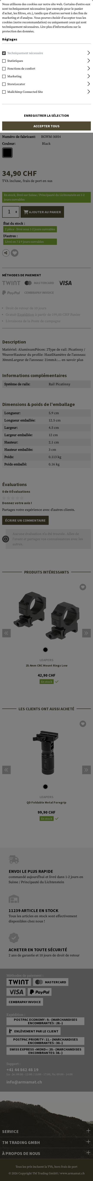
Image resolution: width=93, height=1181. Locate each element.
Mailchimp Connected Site (25, 92)
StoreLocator (16, 84)
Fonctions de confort (21, 69)
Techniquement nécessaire (25, 53)
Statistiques (15, 61)
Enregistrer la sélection (46, 115)
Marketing (14, 76)
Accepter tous (46, 126)
